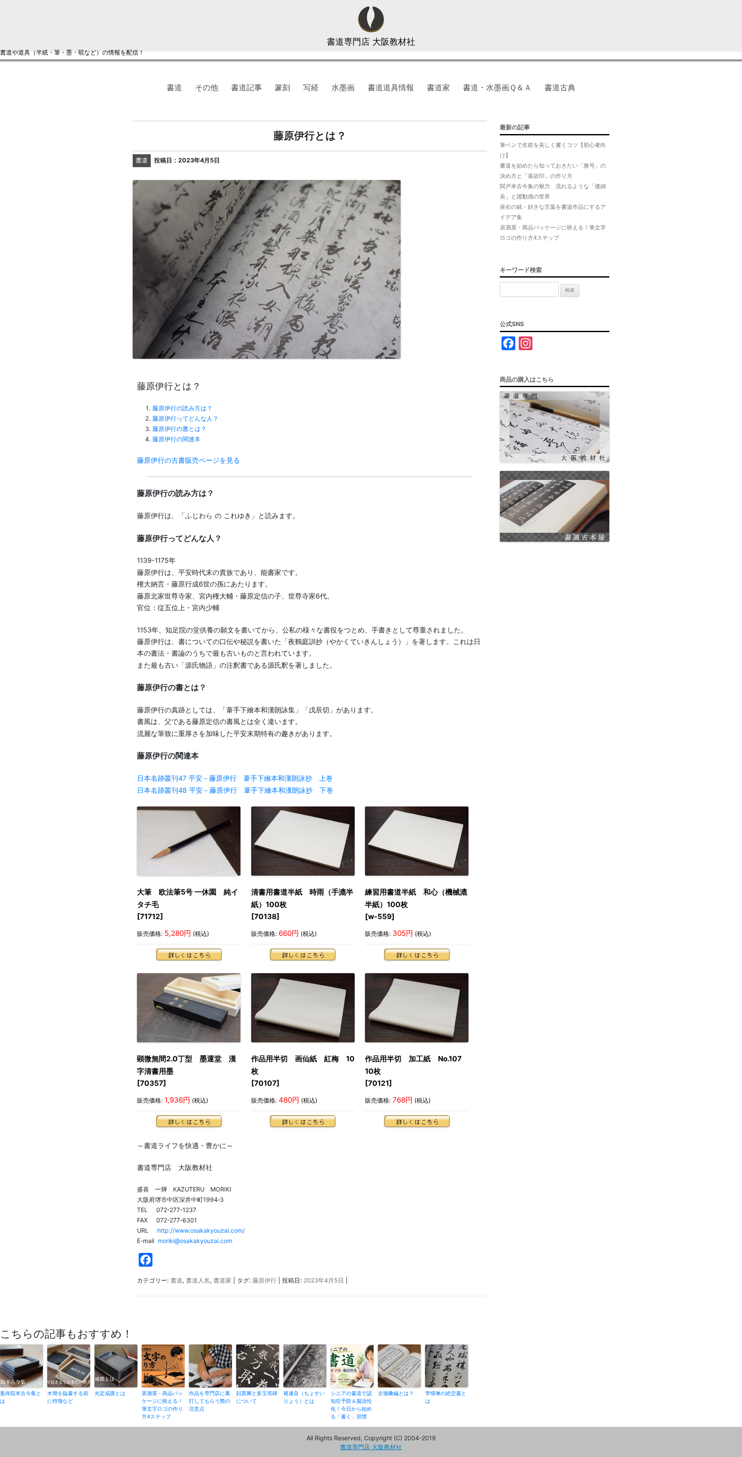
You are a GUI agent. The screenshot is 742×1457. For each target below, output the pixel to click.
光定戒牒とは (109, 1393)
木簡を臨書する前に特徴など (67, 1397)
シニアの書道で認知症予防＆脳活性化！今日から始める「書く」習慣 (351, 1405)
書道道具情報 (391, 87)
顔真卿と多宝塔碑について (256, 1397)
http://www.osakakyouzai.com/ (201, 1230)
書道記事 (246, 87)
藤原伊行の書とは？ (179, 428)
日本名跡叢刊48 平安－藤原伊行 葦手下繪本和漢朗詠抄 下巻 (235, 790)
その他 (206, 87)
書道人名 (198, 1280)
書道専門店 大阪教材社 (371, 41)
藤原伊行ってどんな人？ (185, 418)
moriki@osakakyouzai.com (195, 1240)
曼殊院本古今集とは (20, 1397)
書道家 (438, 87)
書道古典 (559, 87)
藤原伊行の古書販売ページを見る (188, 460)
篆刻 (282, 87)
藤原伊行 (264, 1280)
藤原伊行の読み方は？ (182, 408)
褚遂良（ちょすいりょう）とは (304, 1397)
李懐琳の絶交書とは (445, 1397)
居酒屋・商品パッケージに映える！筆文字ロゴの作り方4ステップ (162, 1405)
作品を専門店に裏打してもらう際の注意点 (209, 1401)
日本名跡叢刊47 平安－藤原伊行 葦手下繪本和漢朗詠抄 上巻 (235, 778)
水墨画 (343, 87)
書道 (174, 87)
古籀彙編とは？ (396, 1393)
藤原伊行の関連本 (176, 439)
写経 (311, 87)
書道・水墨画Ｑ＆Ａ (497, 87)
